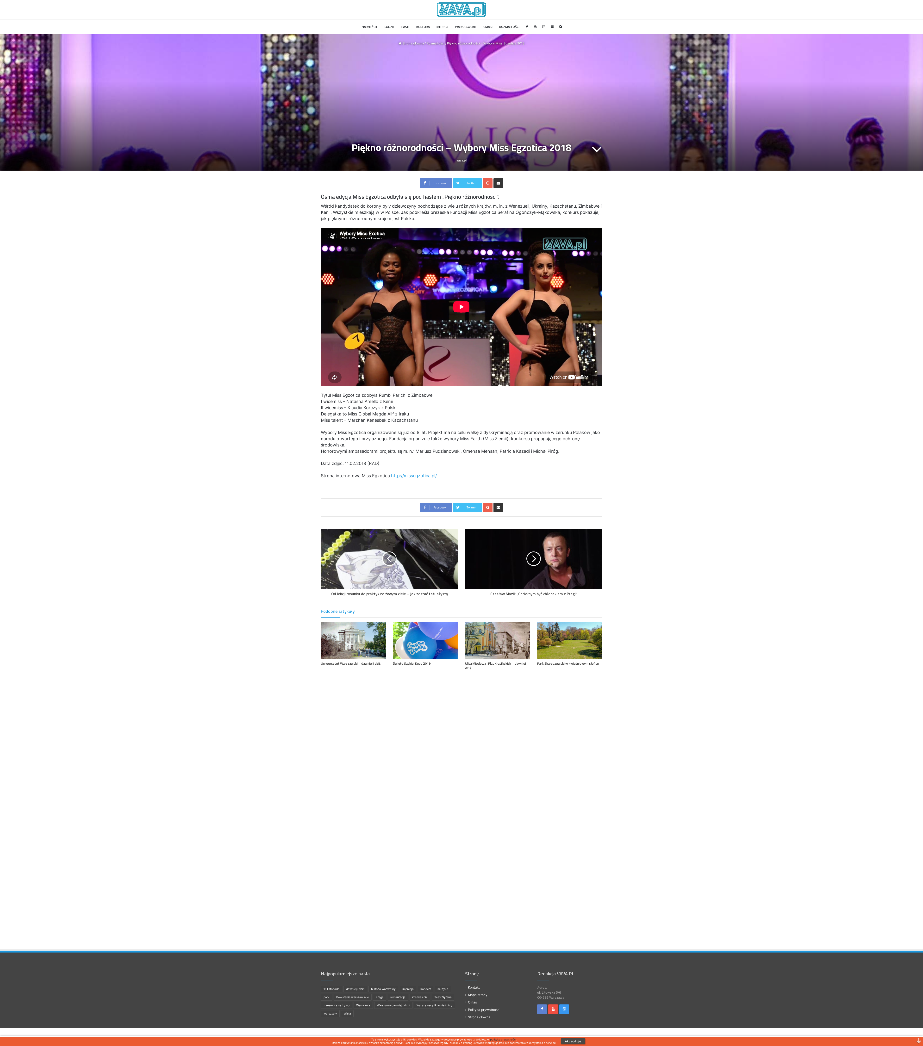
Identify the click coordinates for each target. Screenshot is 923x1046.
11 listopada (331, 989)
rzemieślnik (420, 997)
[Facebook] (527, 26)
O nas (472, 1002)
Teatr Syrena (443, 997)
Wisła (347, 1013)
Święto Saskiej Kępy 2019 (412, 663)
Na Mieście (370, 27)
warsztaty (330, 1013)
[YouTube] (535, 26)
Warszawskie (466, 27)
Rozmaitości (509, 27)
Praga (380, 997)
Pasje (405, 27)
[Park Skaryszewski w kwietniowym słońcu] (569, 640)
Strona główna (412, 43)
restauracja (397, 997)
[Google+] (488, 183)
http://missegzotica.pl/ (414, 475)
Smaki (488, 27)
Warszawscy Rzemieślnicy (434, 1005)
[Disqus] (461, 743)
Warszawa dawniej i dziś (393, 1005)
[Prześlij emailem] (498, 183)
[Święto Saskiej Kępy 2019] (425, 640)
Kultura (423, 27)
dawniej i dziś (355, 989)
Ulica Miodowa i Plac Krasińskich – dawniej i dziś (496, 665)
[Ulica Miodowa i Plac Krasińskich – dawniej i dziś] (497, 640)
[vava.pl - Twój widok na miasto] (461, 9)
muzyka (442, 989)
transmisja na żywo (336, 1005)
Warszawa (363, 1005)
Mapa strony (477, 995)
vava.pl (461, 160)
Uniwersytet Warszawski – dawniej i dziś (351, 663)
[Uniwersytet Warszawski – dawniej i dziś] (353, 640)
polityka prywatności (503, 1039)
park (327, 997)
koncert (425, 989)
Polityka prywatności (484, 1010)
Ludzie (390, 27)
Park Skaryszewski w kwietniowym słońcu (568, 663)
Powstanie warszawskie (352, 997)
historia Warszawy (383, 989)
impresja (408, 989)
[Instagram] (544, 26)
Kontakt (474, 987)
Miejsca (442, 27)
